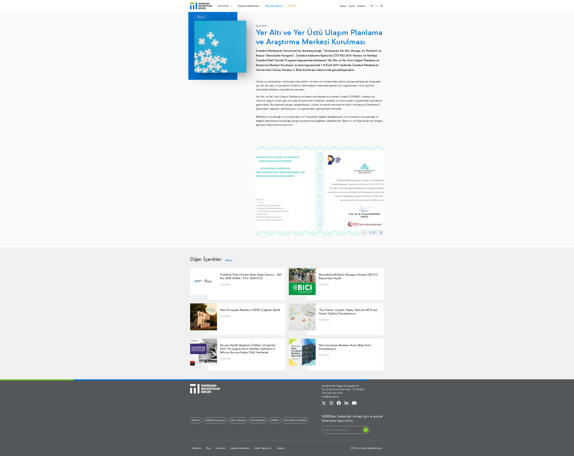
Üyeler (352, 6)
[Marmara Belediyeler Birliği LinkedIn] (346, 403)
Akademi (361, 6)
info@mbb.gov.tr (330, 396)
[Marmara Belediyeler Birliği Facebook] (339, 403)
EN (376, 6)
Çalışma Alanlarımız (248, 5)
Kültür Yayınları (237, 420)
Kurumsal (223, 5)
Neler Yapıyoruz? (263, 448)
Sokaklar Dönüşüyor (215, 420)
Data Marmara (258, 420)
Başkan (343, 6)
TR (371, 6)
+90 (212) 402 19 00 (332, 393)
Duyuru (201, 16)
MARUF (292, 5)
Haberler (196, 448)
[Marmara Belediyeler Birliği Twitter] (324, 403)
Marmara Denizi (274, 5)
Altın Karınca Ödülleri (295, 420)
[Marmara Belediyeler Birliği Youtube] (354, 403)
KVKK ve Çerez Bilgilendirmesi (366, 448)
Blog (208, 448)
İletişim (281, 448)
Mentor (196, 420)
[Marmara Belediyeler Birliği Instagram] (331, 403)
